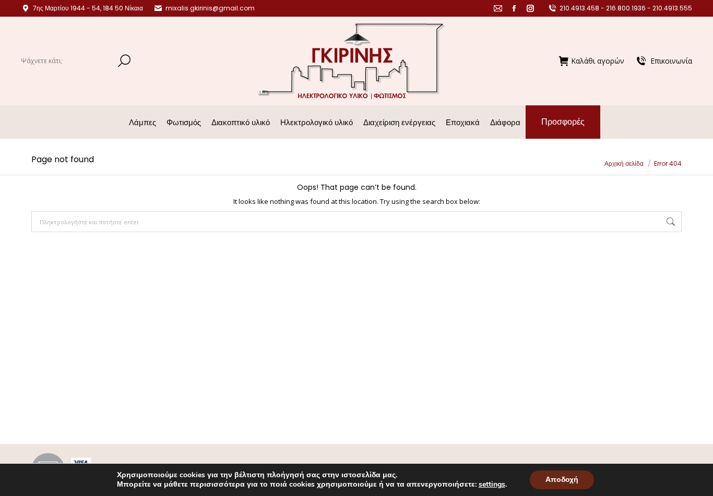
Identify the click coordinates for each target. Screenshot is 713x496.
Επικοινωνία (671, 61)
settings (492, 484)
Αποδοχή (561, 480)
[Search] (124, 61)
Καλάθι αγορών (597, 61)
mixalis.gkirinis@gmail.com (210, 8)
